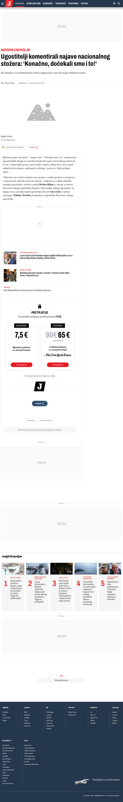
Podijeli (32, 147)
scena (115, 707)
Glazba (92, 720)
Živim (4, 772)
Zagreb (5, 720)
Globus (5, 753)
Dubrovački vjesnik (8, 770)
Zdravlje (48, 718)
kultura (93, 707)
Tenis (26, 720)
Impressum (27, 745)
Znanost (48, 715)
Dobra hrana (6, 762)
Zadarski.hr (6, 775)
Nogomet (27, 715)
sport (27, 707)
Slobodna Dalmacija (9, 748)
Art (91, 712)
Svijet (4, 715)
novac (71, 707)
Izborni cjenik (28, 753)
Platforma (73, 3)
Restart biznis (72, 712)
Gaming (48, 729)
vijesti (5, 707)
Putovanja (49, 723)
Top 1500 (84, 3)
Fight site (27, 723)
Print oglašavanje (29, 759)
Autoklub (5, 756)
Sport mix (27, 726)
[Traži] (119, 4)
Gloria (4, 764)
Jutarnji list (6, 745)
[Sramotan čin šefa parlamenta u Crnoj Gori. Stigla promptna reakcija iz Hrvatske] (110, 569)
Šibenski (5, 778)
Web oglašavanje (29, 756)
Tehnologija (50, 712)
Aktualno (19, 3)
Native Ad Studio (8, 783)
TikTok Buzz (60, 3)
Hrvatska (5, 712)
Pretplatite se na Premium (106, 779)
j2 (47, 707)
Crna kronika (6, 718)
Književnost (94, 718)
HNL (25, 712)
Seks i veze (49, 720)
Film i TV (93, 715)
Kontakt (26, 762)
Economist (48, 3)
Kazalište (93, 723)
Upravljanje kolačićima (31, 764)
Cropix (4, 781)
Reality (114, 723)
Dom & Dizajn (7, 759)
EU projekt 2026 (34, 3)
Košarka (26, 718)
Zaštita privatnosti (29, 751)
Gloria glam (6, 767)
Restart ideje (72, 715)
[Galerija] (41, 111)
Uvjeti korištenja (29, 748)
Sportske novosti (7, 751)
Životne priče (50, 726)
